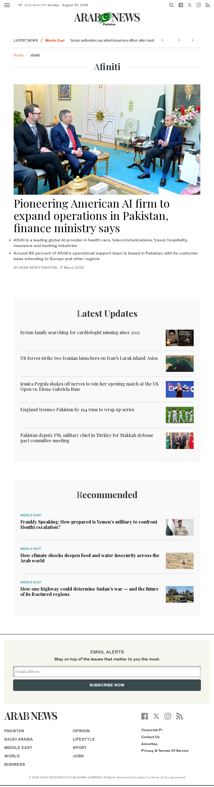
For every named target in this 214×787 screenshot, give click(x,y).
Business (14, 764)
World (12, 755)
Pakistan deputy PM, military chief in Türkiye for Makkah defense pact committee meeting (86, 437)
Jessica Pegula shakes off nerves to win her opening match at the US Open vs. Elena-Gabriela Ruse (89, 386)
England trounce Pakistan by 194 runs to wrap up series (77, 409)
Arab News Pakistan (38, 267)
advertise (149, 744)
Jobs (78, 755)
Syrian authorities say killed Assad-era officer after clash (112, 40)
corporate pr (152, 730)
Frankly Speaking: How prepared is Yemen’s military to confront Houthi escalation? (88, 524)
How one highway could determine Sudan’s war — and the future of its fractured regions (89, 591)
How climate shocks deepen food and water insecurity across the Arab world (89, 557)
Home (19, 55)
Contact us (150, 737)
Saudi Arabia (18, 739)
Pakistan (14, 730)
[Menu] (7, 5)
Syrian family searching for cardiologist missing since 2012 (80, 332)
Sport (80, 747)
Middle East (55, 40)
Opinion (81, 730)
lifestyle (84, 739)
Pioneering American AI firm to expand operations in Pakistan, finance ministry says (92, 215)
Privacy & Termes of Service (164, 750)
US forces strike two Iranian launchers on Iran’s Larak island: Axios (89, 358)
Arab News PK (35, 5)
